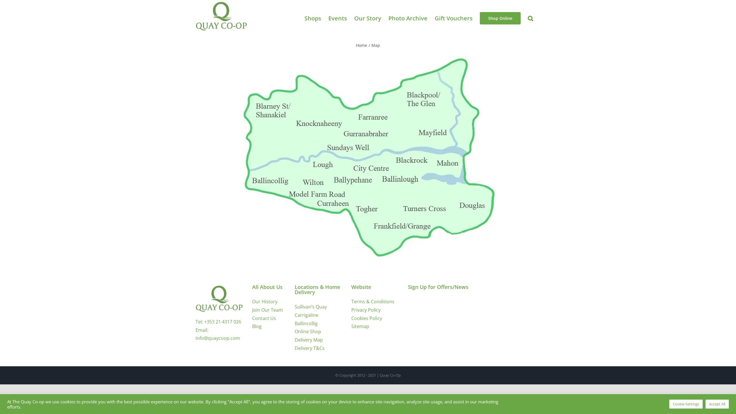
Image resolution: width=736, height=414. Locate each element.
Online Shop (308, 331)
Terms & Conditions (372, 301)
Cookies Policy (366, 318)
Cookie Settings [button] (686, 404)
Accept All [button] (717, 404)
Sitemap (360, 326)
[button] (530, 18)
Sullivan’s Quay (311, 307)
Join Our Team (267, 310)
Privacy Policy (366, 310)
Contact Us (264, 318)
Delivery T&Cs (310, 348)
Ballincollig (306, 323)
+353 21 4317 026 (222, 322)
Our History (264, 301)
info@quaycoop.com (217, 338)
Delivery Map (309, 340)
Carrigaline (306, 315)
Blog (257, 326)
